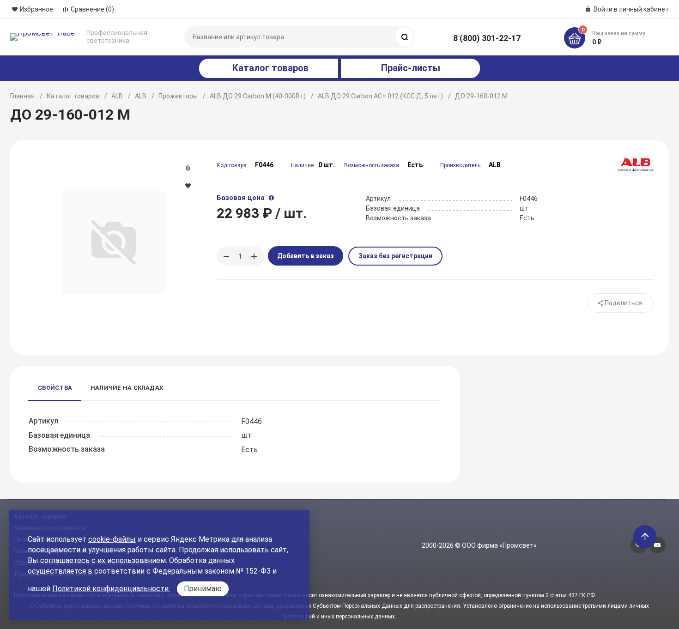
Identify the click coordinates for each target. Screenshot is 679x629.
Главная (22, 96)
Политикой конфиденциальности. (111, 588)
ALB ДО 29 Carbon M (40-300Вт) (258, 96)
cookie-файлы (112, 539)
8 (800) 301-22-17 (487, 38)
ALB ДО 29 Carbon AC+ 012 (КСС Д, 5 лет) (380, 96)
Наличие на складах (127, 387)
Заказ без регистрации (395, 256)
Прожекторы (178, 96)
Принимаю (203, 588)
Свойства (55, 387)
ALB (117, 96)
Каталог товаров (73, 96)
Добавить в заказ (305, 256)
